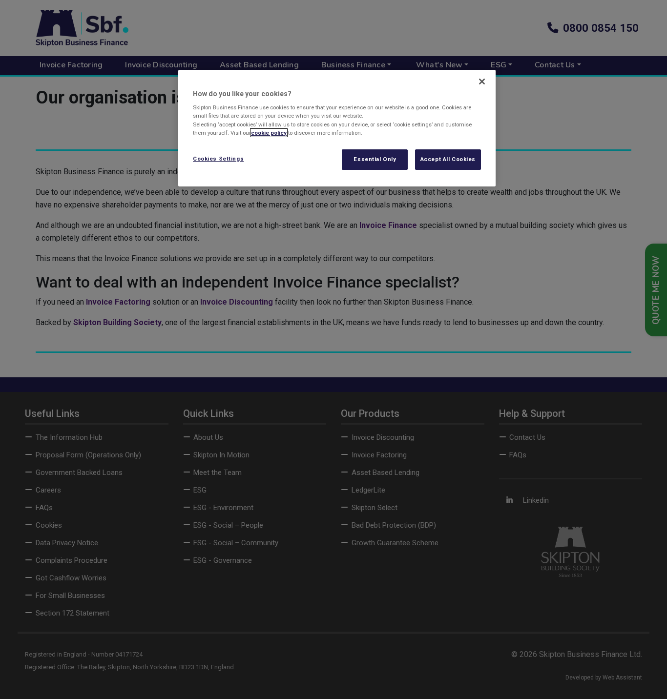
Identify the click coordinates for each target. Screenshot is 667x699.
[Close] (482, 81)
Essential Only (375, 159)
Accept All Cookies (448, 159)
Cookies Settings (218, 158)
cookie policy (269, 132)
